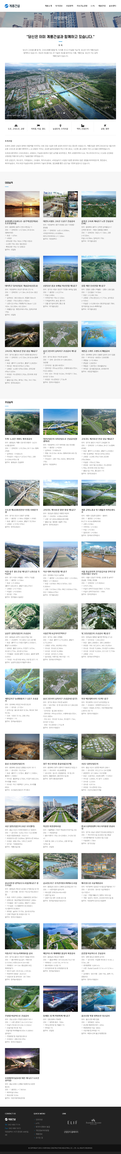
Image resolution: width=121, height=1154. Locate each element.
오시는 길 (39, 1138)
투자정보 (59, 6)
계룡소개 (48, 6)
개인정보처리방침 (42, 1130)
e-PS (93, 6)
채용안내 (101, 6)
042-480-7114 (14, 1124)
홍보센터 (112, 6)
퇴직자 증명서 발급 (43, 1127)
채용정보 (39, 1134)
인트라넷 (39, 1120)
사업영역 (69, 6)
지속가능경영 (82, 6)
